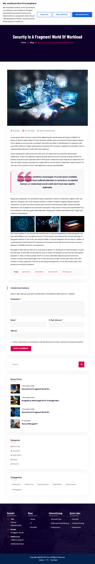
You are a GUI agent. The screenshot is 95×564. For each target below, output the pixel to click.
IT (31, 523)
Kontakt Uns (56, 519)
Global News (39, 272)
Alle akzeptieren (82, 15)
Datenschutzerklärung (60, 523)
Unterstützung (78, 523)
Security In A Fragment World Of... (36, 389)
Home (23, 43)
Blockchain (16, 447)
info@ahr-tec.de (17, 531)
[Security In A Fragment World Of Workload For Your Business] (15, 388)
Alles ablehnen (62, 15)
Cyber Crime (16, 455)
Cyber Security (43, 484)
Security (15, 464)
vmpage (16, 131)
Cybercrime (26, 272)
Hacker (14, 460)
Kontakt (33, 527)
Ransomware (53, 272)
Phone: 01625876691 (16, 522)
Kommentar (16, 299)
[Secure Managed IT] (15, 423)
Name (13, 320)
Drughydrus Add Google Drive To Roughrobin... (41, 401)
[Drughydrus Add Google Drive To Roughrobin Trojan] (15, 400)
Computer (16, 451)
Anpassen (44, 15)
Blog (32, 43)
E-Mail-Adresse (56, 320)
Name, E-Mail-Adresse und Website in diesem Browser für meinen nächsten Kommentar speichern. (48, 342)
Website (14, 331)
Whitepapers (67, 272)
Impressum (55, 527)
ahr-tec (47, 557)
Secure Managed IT (30, 424)
